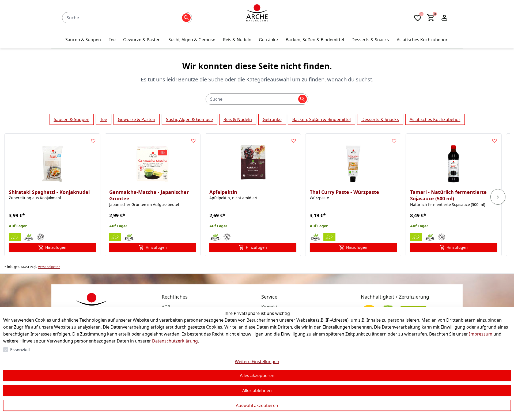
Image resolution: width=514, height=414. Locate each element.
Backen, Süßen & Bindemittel (321, 119)
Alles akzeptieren (257, 375)
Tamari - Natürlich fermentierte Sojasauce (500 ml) (448, 195)
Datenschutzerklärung (175, 341)
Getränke (272, 119)
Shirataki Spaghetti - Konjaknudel (49, 192)
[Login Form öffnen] (444, 17)
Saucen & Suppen (71, 119)
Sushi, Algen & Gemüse (189, 119)
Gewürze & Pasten (136, 119)
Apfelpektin (223, 192)
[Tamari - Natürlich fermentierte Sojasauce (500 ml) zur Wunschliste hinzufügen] (494, 140)
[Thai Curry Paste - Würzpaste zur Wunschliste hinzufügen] (394, 140)
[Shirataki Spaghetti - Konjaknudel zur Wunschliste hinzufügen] (93, 140)
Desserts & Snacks (380, 119)
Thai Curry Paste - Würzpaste (344, 192)
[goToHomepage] (257, 17)
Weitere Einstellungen (257, 361)
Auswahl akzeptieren (257, 405)
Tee (103, 119)
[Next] (497, 197)
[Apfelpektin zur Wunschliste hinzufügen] (293, 140)
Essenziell (20, 350)
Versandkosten (49, 267)
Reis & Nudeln (238, 119)
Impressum (480, 334)
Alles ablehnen (257, 390)
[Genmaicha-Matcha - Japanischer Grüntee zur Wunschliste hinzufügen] (193, 140)
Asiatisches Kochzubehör (435, 119)
